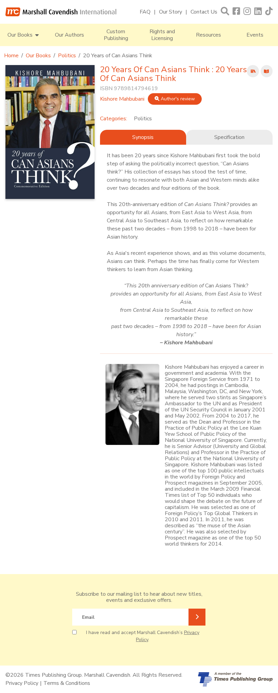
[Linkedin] (258, 11)
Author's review (177, 99)
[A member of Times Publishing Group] (235, 679)
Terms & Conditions (66, 683)
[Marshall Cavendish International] (61, 11)
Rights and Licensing (162, 35)
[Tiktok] (269, 11)
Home (11, 55)
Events (254, 35)
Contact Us (204, 12)
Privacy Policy (21, 683)
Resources (208, 35)
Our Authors (69, 35)
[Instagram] (247, 11)
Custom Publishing (116, 35)
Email (88, 617)
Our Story (170, 12)
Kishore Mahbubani (122, 99)
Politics (67, 55)
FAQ (145, 12)
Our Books (38, 55)
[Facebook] (236, 11)
